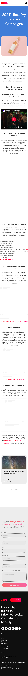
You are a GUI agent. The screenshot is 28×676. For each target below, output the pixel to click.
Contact (3, 645)
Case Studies (4, 640)
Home (2, 637)
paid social (7, 440)
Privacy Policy (4, 648)
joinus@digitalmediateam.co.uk (8, 656)
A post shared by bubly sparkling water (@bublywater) (14, 379)
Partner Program (5, 643)
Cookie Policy (4, 646)
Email (3, 547)
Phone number (5, 555)
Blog (2, 642)
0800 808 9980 (5, 657)
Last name (4, 540)
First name (4, 532)
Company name (5, 563)
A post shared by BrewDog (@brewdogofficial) (14, 428)
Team (2, 638)
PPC (11, 440)
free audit (6, 443)
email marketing (17, 440)
